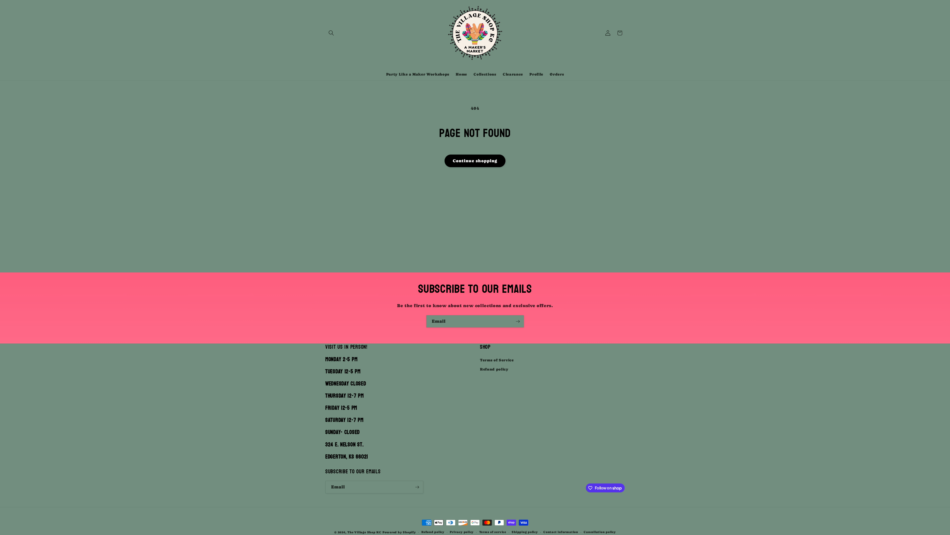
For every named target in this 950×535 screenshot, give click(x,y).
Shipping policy (525, 532)
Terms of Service (497, 360)
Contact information (560, 532)
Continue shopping (475, 161)
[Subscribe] (518, 321)
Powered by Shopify (399, 532)
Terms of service (492, 532)
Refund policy (494, 369)
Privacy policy (462, 532)
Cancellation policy (600, 532)
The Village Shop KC (364, 532)
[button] (331, 33)
